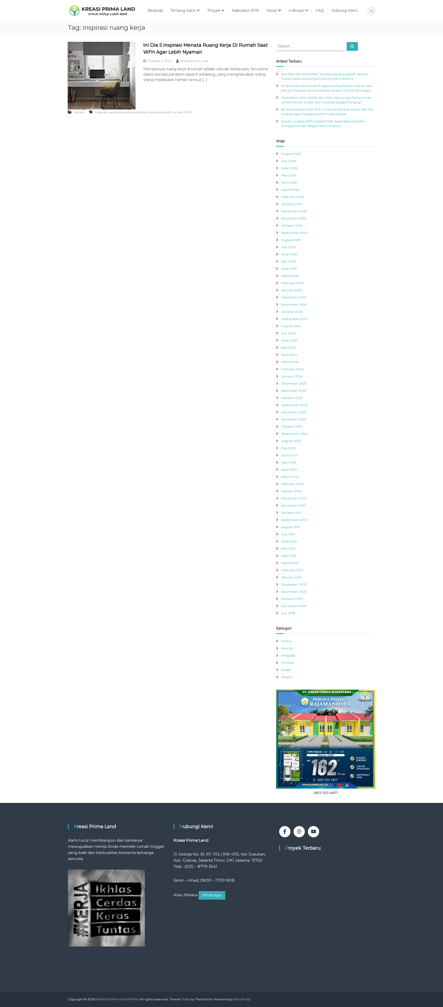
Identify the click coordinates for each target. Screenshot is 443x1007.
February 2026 (292, 197)
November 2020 (294, 591)
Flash (186, 999)
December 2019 (293, 606)
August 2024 (291, 326)
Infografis (288, 655)
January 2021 (291, 577)
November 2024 (294, 304)
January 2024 (291, 376)
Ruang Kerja (136, 112)
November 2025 (293, 218)
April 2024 (289, 355)
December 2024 (294, 297)
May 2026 (288, 175)
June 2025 (289, 254)
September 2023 (294, 405)
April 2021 (288, 556)
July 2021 (288, 534)
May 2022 (288, 462)
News (272, 10)
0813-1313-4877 (326, 793)
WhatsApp (212, 895)
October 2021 (291, 513)
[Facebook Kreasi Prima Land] (284, 831)
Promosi (287, 662)
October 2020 (292, 599)
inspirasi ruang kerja (110, 112)
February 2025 (292, 283)
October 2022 (292, 426)
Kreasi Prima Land (194, 61)
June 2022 (289, 455)
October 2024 (292, 312)
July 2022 (288, 448)
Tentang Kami (183, 10)
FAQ (320, 10)
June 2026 (289, 168)
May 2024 (288, 347)
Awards (287, 648)
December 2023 (294, 383)
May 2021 (288, 548)
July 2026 (288, 161)
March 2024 (290, 362)
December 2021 (293, 498)
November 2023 (293, 390)
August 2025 (290, 240)
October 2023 (292, 398)
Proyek (213, 10)
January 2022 (291, 491)
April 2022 (289, 469)
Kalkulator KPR (245, 10)
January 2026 (291, 204)
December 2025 (293, 211)
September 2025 (294, 233)
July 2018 (288, 613)
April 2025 (289, 268)
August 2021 (290, 527)
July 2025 (288, 247)
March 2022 (290, 477)
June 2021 (289, 541)
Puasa (285, 670)
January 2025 (291, 290)
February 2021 (292, 570)
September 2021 (294, 520)
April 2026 (289, 182)
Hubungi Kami (344, 10)
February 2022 (292, 484)
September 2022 (294, 434)
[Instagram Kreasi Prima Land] (299, 831)
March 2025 (290, 276)
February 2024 (292, 369)
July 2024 (288, 333)
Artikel (79, 112)
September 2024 (294, 319)
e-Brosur (296, 10)
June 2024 (289, 340)
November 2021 (293, 505)
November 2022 (293, 419)
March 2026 (290, 190)
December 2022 (294, 412)
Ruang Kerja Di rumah (165, 112)
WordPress (242, 999)
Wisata (286, 677)
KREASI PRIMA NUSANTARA (117, 999)
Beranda (155, 10)
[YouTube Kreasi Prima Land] (313, 831)
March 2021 (289, 563)
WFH (188, 112)
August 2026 (291, 154)
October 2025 (291, 225)
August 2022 (291, 441)
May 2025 (288, 261)
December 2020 (294, 584)
